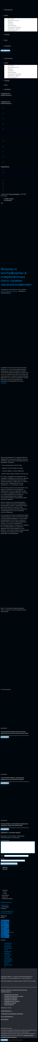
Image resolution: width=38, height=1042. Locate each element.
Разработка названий (10, 998)
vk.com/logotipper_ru (7, 911)
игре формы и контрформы (9, 291)
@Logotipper (4, 1019)
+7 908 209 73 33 (5, 93)
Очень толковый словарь (7, 935)
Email (3, 858)
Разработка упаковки (10, 999)
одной (9, 485)
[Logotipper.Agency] (5, 4)
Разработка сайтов (10, 1003)
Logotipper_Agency (6, 913)
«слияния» (4, 382)
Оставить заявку (5, 50)
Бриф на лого (4, 1040)
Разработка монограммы (12, 1001)
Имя (2, 856)
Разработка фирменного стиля (8, 948)
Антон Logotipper (14, 194)
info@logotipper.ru (6, 95)
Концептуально (9, 932)
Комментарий (5, 840)
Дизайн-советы (9, 198)
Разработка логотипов (11, 994)
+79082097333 (5, 166)
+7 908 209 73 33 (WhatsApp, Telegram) (12, 1013)
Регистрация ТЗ (9, 1004)
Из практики (8, 200)
